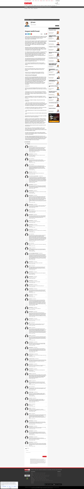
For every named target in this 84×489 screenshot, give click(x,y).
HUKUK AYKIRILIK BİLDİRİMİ (59, 469)
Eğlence (45, 477)
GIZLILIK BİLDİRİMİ (49, 469)
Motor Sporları (45, 476)
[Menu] (56, 5)
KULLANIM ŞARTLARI (44, 469)
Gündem (37, 479)
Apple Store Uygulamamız (58, 484)
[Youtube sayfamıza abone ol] (27, 471)
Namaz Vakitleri (59, 474)
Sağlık (39, 477)
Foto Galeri (33, 480)
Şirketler (48, 475)
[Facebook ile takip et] (58, 0)
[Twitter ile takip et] (59, 0)
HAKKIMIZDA (32, 469)
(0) (32, 156)
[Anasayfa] (24, 5)
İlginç (44, 479)
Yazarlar (29, 5)
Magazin (37, 477)
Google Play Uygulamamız (49, 484)
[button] (40, 34)
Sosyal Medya (41, 478)
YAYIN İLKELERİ (40, 469)
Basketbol (36, 476)
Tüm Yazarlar (32, 19)
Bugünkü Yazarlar (27, 19)
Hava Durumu (59, 473)
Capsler (38, 480)
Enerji (42, 475)
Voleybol (39, 476)
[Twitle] (27, 34)
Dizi (38, 479)
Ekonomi (35, 5)
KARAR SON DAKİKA (27, 475)
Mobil (35, 478)
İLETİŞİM (35, 469)
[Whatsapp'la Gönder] (30, 34)
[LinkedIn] (28, 34)
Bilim (45, 478)
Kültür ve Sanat (46, 480)
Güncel (27, 5)
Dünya (32, 5)
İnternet (38, 478)
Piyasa (35, 475)
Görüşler (45, 5)
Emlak (37, 475)
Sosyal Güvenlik (45, 475)
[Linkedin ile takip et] (28, 471)
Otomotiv (40, 475)
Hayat (39, 5)
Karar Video (42, 5)
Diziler (34, 477)
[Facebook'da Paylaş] (25, 34)
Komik (42, 479)
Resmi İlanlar (49, 5)
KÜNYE (37, 469)
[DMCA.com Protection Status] (27, 478)
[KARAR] (28, 3)
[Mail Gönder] (31, 34)
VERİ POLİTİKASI (53, 469)
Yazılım (44, 478)
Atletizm (42, 476)
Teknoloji (32, 478)
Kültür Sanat (53, 5)
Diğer (48, 476)
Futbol (34, 476)
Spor (37, 5)
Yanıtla (30, 156)
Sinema (40, 479)
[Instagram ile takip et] (29, 471)
